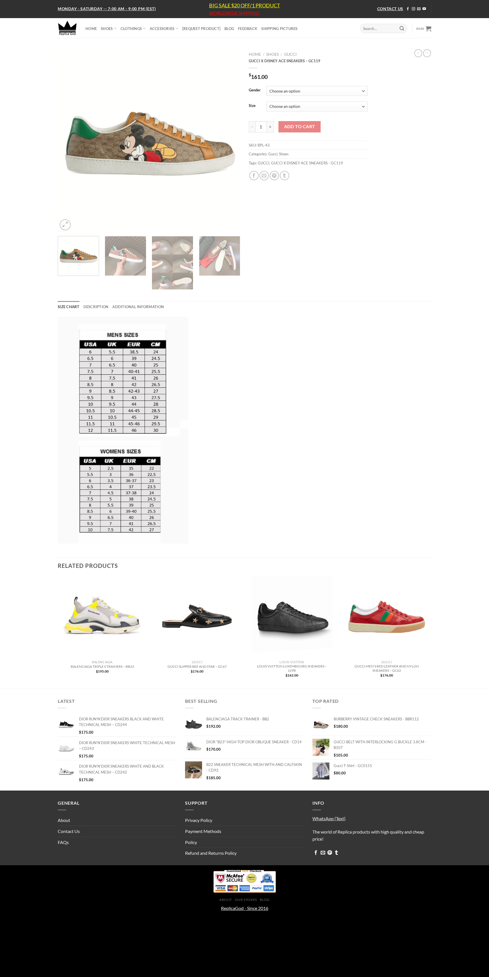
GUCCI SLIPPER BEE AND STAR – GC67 (197, 666)
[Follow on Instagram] (413, 9)
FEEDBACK (247, 28)
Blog (265, 899)
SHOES (107, 28)
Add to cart (299, 126)
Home (255, 54)
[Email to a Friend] (264, 175)
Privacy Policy (198, 820)
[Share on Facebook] (254, 175)
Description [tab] (96, 306)
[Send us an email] (419, 9)
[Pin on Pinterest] (274, 175)
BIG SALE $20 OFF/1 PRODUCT (244, 5)
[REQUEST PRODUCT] (201, 28)
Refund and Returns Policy (211, 853)
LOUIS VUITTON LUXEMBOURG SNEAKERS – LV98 (292, 668)
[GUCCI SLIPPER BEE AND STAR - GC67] (197, 616)
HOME (91, 28)
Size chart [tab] (69, 306)
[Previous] (68, 140)
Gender (255, 90)
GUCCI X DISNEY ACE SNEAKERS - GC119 (307, 163)
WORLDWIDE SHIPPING (234, 13)
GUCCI (263, 163)
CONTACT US (390, 8)
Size (252, 106)
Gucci (290, 54)
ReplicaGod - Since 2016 (244, 908)
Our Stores (246, 899)
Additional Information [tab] (138, 306)
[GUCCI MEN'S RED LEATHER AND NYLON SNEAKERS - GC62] (386, 616)
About (64, 820)
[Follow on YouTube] (424, 9)
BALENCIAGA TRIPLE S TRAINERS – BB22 (102, 666)
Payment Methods (203, 831)
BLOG (229, 28)
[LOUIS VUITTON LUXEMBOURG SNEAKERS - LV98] (292, 616)
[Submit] (402, 28)
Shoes (272, 54)
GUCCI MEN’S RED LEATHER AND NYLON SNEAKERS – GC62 (387, 668)
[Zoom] (65, 224)
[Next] (229, 140)
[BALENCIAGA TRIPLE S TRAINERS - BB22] (102, 616)
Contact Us (69, 831)
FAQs (63, 842)
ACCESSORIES (162, 28)
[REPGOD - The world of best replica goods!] (67, 28)
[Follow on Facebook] (407, 9)
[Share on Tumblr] (284, 175)
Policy (191, 842)
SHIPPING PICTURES (279, 28)
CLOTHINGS (131, 28)
